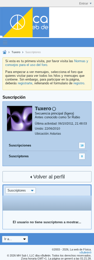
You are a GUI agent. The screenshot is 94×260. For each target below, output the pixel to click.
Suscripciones (20, 145)
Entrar (83, 3)
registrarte (25, 83)
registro (78, 83)
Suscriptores (19, 156)
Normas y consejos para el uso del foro (46, 63)
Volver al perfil (49, 176)
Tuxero (16, 52)
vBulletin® (85, 252)
